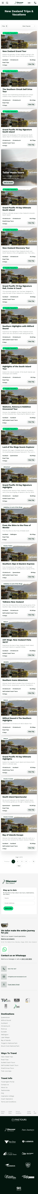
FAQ (2, 1093)
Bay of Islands (6, 1040)
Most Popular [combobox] (27, 26)
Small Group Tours (7, 1068)
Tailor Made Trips (7, 1057)
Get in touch (8, 182)
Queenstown (5, 1017)
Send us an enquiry (7, 939)
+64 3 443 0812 (26, 959)
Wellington (4, 1034)
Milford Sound (6, 1020)
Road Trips (4, 1059)
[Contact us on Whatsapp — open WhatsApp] (4, 949)
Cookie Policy (10, 1112)
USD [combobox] (29, 3)
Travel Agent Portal (7, 1082)
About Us (4, 1087)
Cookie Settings (29, 1112)
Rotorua (4, 1029)
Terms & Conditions (18, 1112)
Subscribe (8, 908)
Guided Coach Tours (8, 1062)
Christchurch (5, 1026)
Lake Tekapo (5, 1037)
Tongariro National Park (9, 1043)
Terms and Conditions (8, 1102)
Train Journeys (6, 1071)
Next (19, 866)
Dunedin (4, 1032)
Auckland (4, 1023)
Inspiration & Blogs (7, 1096)
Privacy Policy (3, 1112)
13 (33, 861)
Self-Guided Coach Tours (9, 1065)
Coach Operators (7, 1099)
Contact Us (5, 1084)
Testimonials (5, 1090)
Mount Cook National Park (10, 1046)
